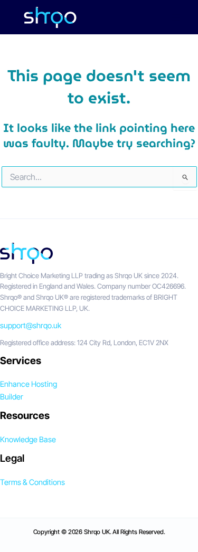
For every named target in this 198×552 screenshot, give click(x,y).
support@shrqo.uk (30, 325)
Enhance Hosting (28, 384)
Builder (11, 397)
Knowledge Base (28, 439)
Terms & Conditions (32, 482)
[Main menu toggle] (176, 17)
